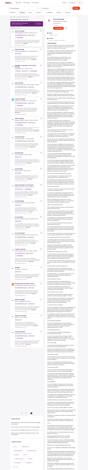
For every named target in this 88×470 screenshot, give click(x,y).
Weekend (29, 462)
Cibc (25, 454)
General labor (25, 446)
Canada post (18, 462)
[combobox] (23, 8)
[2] (31, 413)
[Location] (54, 8)
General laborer (18, 450)
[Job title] (22, 8)
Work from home (32, 450)
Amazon (17, 454)
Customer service (19, 458)
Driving (30, 458)
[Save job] (41, 31)
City (16, 446)
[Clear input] (37, 8)
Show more (25, 43)
